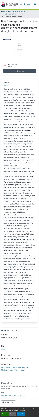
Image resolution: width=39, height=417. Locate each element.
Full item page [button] (9, 402)
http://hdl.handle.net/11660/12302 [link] (13, 396)
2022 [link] (3, 349)
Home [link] (3, 11)
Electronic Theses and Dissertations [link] (18, 11)
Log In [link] (28, 4)
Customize (21, 414)
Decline (12, 414)
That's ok (5, 414)
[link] (19, 71)
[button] (9, 4)
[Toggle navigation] (35, 4)
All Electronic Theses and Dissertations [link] (14, 14)
